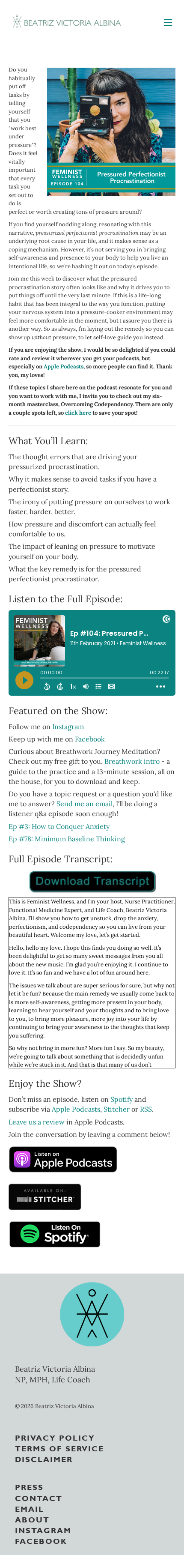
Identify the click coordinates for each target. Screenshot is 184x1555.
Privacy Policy (55, 1437)
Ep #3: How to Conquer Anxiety (59, 826)
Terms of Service (59, 1448)
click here (78, 412)
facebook (41, 1540)
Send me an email (84, 803)
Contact (38, 1497)
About (32, 1519)
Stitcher (117, 1109)
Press (29, 1486)
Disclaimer (44, 1458)
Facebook (90, 739)
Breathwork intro (132, 761)
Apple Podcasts (63, 366)
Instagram (68, 726)
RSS (146, 1109)
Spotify (121, 1099)
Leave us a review (37, 1122)
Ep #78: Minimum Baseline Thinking (67, 838)
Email (29, 1508)
